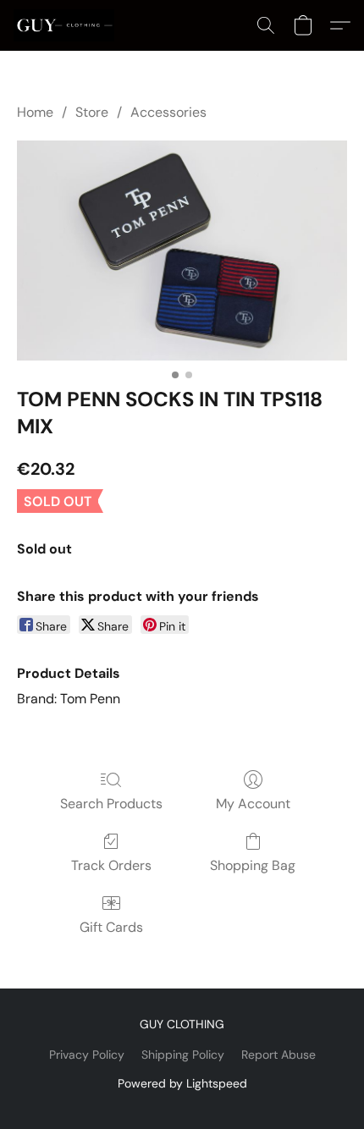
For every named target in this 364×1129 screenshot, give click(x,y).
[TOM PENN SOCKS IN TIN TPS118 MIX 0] (182, 250)
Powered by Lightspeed (182, 1083)
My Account (253, 803)
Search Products (111, 803)
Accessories (168, 112)
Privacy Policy (86, 1054)
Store (91, 112)
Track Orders (111, 865)
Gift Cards (111, 927)
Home (35, 112)
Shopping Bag (252, 865)
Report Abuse (278, 1054)
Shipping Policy (182, 1054)
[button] (66, 25)
